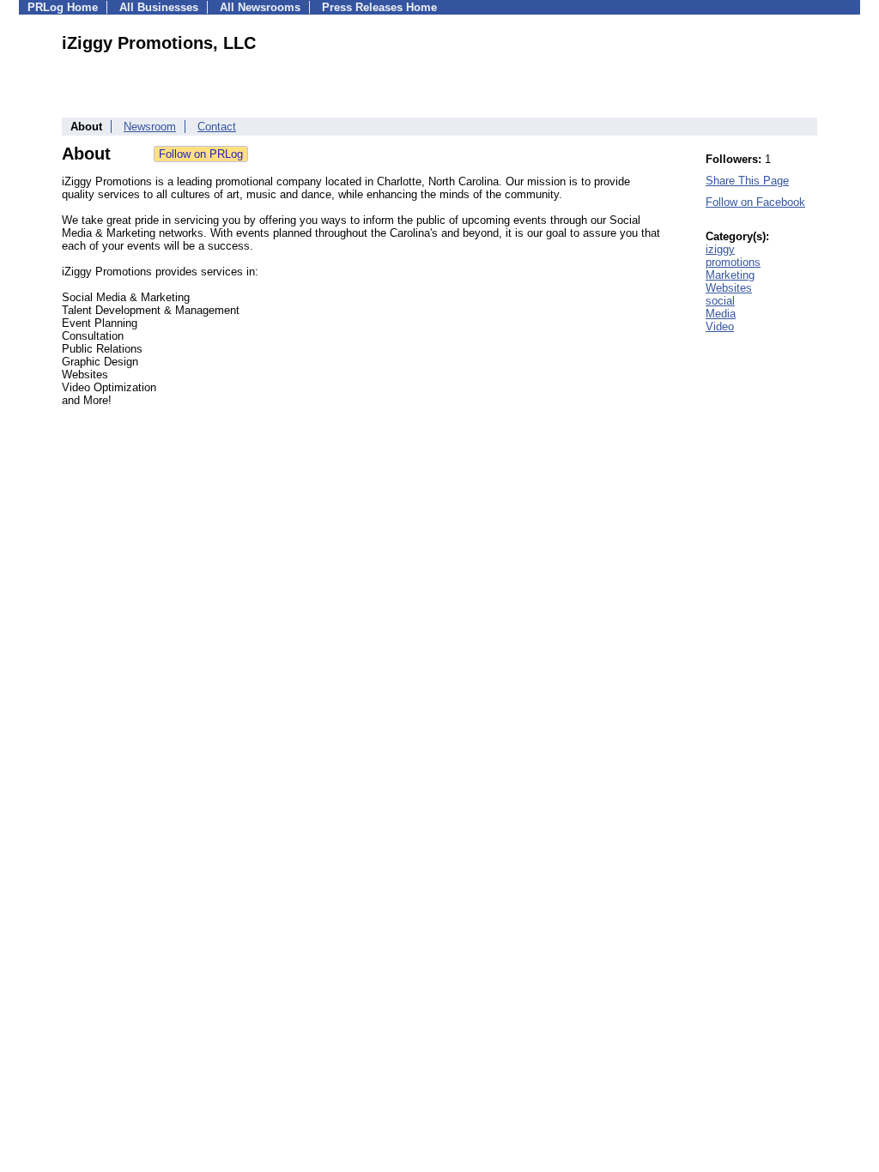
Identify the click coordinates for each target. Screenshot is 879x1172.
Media (721, 313)
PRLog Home (62, 7)
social (720, 300)
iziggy (720, 249)
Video (720, 326)
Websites (729, 287)
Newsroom (150, 126)
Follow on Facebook (755, 202)
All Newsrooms (260, 7)
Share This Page (747, 180)
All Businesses (158, 7)
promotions (733, 262)
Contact (216, 126)
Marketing (730, 275)
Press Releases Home (379, 7)
